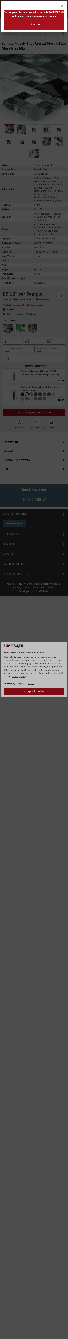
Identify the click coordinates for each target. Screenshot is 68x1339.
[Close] (62, 6)
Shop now (36, 23)
